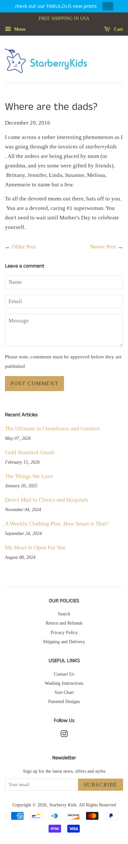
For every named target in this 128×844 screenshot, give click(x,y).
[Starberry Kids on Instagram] (64, 735)
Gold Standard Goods (30, 452)
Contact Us (64, 674)
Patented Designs (64, 701)
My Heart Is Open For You (35, 547)
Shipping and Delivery (64, 641)
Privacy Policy (64, 632)
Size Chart (64, 692)
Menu (19, 29)
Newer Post (103, 247)
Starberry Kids (62, 804)
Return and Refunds (64, 623)
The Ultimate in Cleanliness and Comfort (52, 428)
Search (64, 613)
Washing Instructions (64, 683)
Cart (118, 29)
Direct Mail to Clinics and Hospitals (46, 500)
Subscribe (100, 784)
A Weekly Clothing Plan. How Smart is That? (57, 524)
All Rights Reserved (97, 804)
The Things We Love (29, 476)
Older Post (24, 247)
